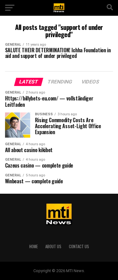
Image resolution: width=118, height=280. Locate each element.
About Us (53, 246)
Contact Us (79, 246)
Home (33, 246)
